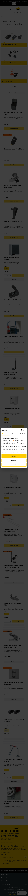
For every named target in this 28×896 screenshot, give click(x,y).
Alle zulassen (14, 456)
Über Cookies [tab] (23, 433)
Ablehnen (14, 464)
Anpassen (13, 460)
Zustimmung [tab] (5, 433)
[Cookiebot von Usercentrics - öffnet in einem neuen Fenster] (21, 430)
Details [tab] (14, 433)
